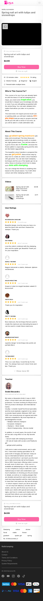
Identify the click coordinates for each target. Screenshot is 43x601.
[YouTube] (8, 576)
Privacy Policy (7, 561)
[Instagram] (13, 576)
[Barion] (21, 584)
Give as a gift (22, 71)
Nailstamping (7, 546)
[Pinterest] (18, 576)
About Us (5, 552)
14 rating (33, 77)
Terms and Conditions (10, 558)
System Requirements (9, 563)
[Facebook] (3, 576)
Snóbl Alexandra (12, 392)
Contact (4, 555)
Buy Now (21, 67)
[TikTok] (23, 576)
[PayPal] (21, 590)
